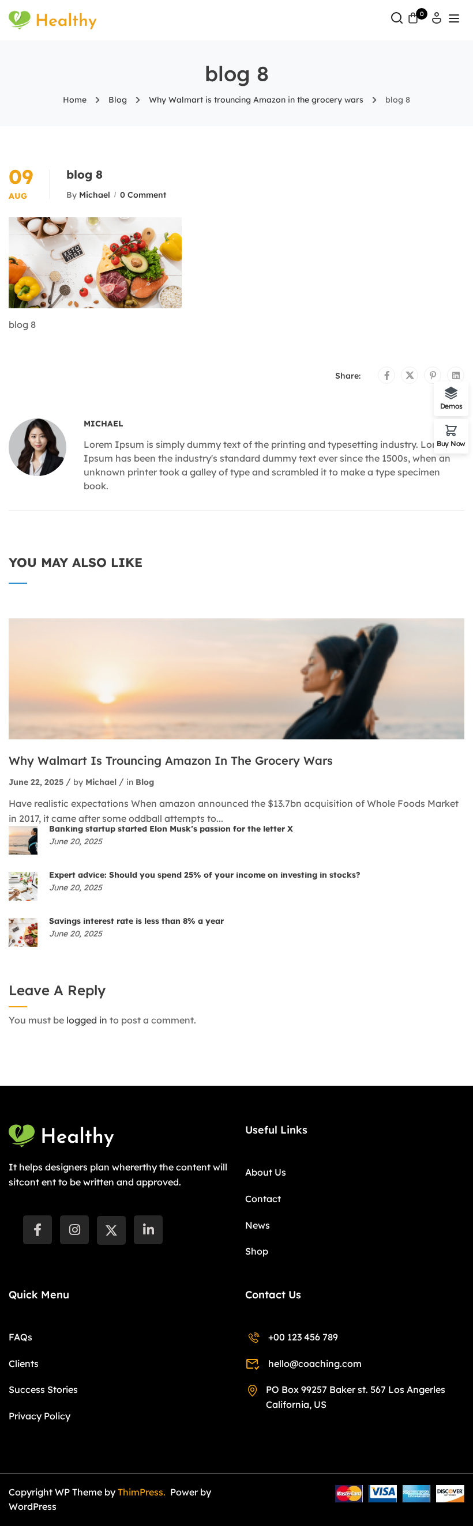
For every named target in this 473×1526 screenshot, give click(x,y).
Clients (24, 1363)
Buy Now (451, 443)
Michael (94, 195)
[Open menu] (455, 20)
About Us (265, 1172)
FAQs (20, 1337)
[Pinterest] (433, 376)
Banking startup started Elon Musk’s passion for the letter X (171, 829)
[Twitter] (410, 376)
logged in (86, 1020)
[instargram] (74, 1229)
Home (75, 100)
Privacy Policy (39, 1416)
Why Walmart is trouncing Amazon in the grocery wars (256, 100)
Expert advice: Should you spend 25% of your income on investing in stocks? (205, 875)
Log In (437, 21)
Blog (117, 100)
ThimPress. (143, 1492)
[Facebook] (386, 376)
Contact (263, 1198)
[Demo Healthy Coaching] (53, 19)
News (257, 1225)
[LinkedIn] (148, 1229)
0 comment (143, 195)
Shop (256, 1251)
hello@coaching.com (315, 1363)
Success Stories (43, 1389)
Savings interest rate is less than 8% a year (136, 921)
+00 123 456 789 (303, 1337)
